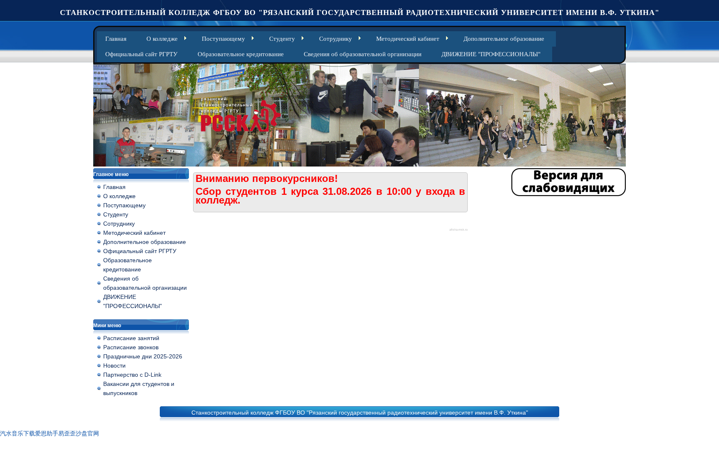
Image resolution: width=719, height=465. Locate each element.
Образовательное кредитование (241, 54)
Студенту (282, 38)
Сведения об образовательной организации (362, 54)
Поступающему (223, 38)
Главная (115, 38)
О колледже (162, 38)
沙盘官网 (87, 433)
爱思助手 (46, 433)
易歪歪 (67, 433)
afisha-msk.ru (458, 229)
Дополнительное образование (504, 38)
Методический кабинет (407, 38)
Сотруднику (335, 38)
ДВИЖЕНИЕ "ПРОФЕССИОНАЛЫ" (490, 54)
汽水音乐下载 (17, 433)
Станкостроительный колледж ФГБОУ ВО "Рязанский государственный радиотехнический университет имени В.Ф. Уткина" (359, 12)
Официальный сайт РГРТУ (141, 54)
